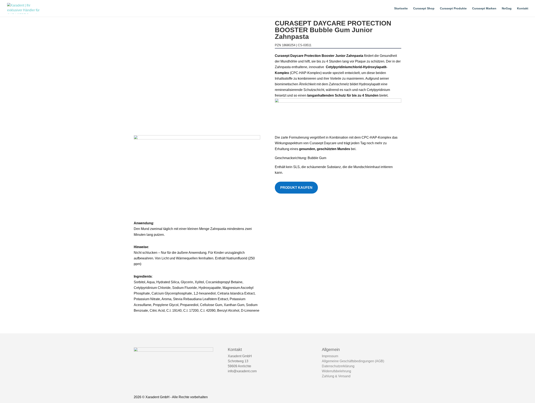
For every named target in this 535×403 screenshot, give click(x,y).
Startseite (401, 8)
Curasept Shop (423, 8)
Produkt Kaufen (296, 187)
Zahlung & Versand (336, 376)
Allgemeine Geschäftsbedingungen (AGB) (353, 361)
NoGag (507, 8)
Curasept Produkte (453, 8)
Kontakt (522, 8)
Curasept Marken (484, 8)
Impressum (330, 356)
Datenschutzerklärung (338, 366)
